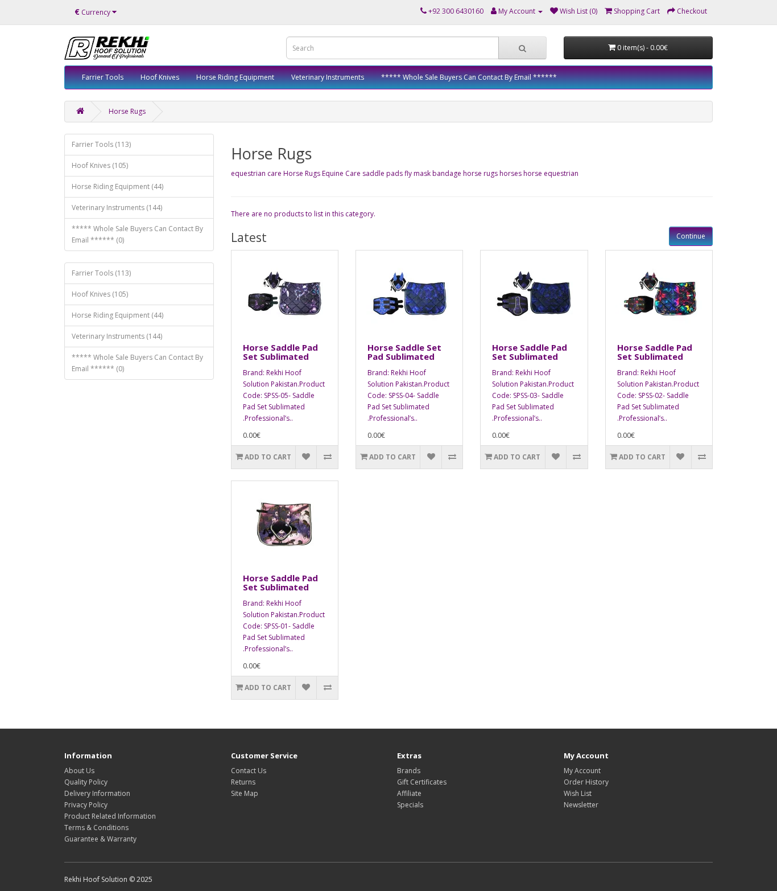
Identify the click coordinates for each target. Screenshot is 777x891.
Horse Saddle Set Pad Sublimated (404, 352)
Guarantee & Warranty (100, 839)
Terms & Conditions (96, 827)
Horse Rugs (127, 111)
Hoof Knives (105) (100, 165)
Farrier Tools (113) (101, 144)
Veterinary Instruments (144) (117, 207)
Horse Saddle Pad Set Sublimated (280, 352)
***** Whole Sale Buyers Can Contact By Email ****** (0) (137, 234)
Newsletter (581, 805)
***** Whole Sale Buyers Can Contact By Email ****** (469, 77)
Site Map (244, 793)
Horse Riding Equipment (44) (117, 186)
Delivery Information (97, 793)
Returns (243, 782)
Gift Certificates (422, 782)
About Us (79, 770)
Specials (410, 805)
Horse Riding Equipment (235, 77)
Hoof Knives (159, 77)
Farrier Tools (102, 77)
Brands (408, 770)
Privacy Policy (86, 805)
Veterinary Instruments (327, 77)
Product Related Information (110, 816)
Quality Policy (86, 782)
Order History (586, 782)
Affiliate (409, 793)
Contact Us (248, 770)
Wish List (578, 793)
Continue (690, 236)
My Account (582, 770)
